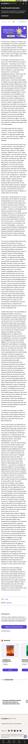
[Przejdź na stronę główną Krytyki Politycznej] (8, 718)
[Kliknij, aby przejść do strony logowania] (26, 3)
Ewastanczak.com (5, 737)
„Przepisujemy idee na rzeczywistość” (11, 723)
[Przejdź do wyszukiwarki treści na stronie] (20, 3)
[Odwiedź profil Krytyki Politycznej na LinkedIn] (20, 731)
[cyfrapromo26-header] (14, 1)
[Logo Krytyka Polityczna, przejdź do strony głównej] (9, 3)
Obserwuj (19, 742)
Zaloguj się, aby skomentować (14, 627)
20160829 (9, 602)
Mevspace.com (15, 735)
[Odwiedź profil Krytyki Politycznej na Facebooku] (9, 731)
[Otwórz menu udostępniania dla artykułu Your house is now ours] (6, 22)
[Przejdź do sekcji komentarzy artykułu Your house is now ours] (9, 22)
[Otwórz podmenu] (26, 724)
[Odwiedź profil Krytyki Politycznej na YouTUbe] (18, 731)
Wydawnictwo (9, 742)
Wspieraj (3, 742)
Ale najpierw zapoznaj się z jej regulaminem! (13, 620)
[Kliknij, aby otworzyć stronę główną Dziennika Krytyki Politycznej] (14, 742)
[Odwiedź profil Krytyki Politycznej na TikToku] (15, 731)
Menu (25, 742)
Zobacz (10, 670)
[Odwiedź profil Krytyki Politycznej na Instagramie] (12, 731)
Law (7, 599)
